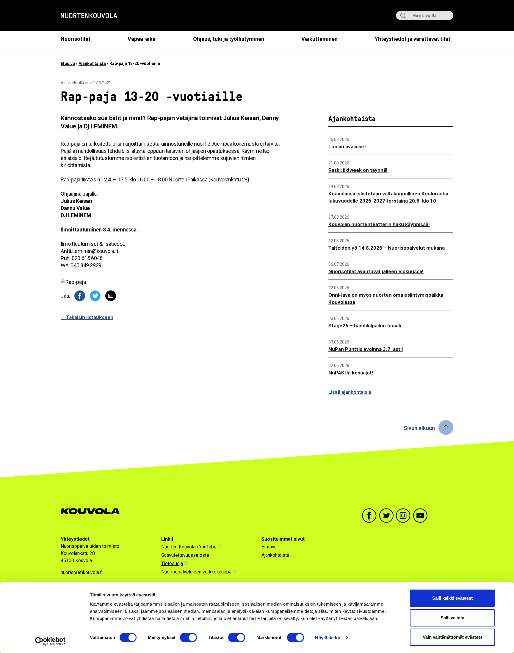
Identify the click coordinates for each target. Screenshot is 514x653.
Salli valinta (452, 617)
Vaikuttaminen (319, 39)
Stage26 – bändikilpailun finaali (364, 326)
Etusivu (68, 63)
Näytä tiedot (327, 637)
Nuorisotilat (75, 39)
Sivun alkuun (419, 428)
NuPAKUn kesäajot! (350, 373)
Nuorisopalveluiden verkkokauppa (196, 572)
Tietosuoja (172, 563)
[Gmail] (110, 295)
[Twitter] (95, 295)
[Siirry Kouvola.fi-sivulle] (93, 511)
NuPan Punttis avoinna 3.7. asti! (365, 349)
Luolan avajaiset (347, 147)
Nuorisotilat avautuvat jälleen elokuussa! (376, 271)
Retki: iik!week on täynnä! (358, 170)
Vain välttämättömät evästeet (452, 637)
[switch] (188, 637)
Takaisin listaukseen (89, 317)
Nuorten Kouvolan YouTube (189, 547)
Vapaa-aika (142, 39)
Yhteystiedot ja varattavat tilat (412, 39)
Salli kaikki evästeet (452, 598)
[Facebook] (79, 295)
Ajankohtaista (92, 63)
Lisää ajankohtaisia (349, 392)
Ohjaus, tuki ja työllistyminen (228, 39)
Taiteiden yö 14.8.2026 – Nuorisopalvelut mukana (386, 248)
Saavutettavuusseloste (185, 555)
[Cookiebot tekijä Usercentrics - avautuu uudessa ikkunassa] (50, 641)
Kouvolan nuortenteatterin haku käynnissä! (379, 224)
